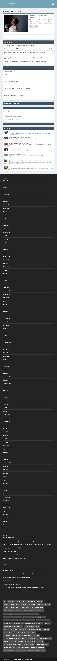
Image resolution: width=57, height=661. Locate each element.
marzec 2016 (6, 517)
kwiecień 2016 (6, 514)
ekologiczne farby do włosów (12, 607)
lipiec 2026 (5, 180)
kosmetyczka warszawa (42, 620)
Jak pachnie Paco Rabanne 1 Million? (38, 16)
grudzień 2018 (6, 414)
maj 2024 (5, 235)
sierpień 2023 (6, 259)
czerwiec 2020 (6, 356)
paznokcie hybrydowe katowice (30, 635)
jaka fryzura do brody (32, 614)
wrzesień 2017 (6, 466)
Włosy (5, 78)
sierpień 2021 (6, 325)
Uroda (45, 19)
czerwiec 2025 (6, 208)
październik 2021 (7, 318)
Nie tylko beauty (8, 71)
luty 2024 (5, 242)
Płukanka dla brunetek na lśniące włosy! (18, 143)
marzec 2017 (6, 487)
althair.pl (37, 19)
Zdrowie (6, 98)
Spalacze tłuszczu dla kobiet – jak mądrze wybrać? (15, 558)
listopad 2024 (6, 225)
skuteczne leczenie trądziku (35, 641)
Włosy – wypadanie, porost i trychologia (14, 95)
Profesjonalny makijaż (8, 537)
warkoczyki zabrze (21, 650)
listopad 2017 (6, 459)
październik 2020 (7, 342)
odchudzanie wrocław (19, 632)
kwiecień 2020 (6, 363)
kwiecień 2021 (6, 332)
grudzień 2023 (6, 246)
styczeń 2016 (6, 524)
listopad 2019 (6, 380)
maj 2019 (5, 397)
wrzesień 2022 (6, 294)
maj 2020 (5, 359)
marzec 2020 (6, 366)
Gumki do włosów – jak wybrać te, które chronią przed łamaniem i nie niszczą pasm (29, 132)
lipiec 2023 (5, 263)
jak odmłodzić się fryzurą (11, 620)
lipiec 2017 (5, 473)
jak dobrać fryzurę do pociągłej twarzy (34, 617)
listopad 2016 (6, 500)
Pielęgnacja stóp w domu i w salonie (17, 154)
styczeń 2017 (6, 493)
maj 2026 (5, 187)
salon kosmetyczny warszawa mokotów (15, 641)
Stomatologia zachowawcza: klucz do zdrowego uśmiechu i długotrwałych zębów (23, 587)
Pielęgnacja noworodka (8, 570)
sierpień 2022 (6, 297)
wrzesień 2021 (6, 321)
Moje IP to (19, 626)
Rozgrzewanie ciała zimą (9, 567)
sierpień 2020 (6, 349)
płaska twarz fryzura (32, 638)
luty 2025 (5, 218)
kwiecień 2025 (6, 211)
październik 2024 (7, 228)
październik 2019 (7, 383)
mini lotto (47, 623)
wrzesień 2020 (6, 345)
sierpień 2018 (6, 428)
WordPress (29, 659)
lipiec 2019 (5, 390)
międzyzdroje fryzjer (9, 626)
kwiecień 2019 (6, 401)
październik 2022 (7, 290)
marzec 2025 (6, 215)
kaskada (32, 620)
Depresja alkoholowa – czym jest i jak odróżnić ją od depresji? (19, 45)
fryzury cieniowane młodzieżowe (13, 610)
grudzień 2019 (6, 376)
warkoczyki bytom (9, 650)
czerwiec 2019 (6, 394)
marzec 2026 (6, 194)
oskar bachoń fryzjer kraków (12, 635)
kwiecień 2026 (6, 191)
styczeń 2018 (6, 452)
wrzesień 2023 (6, 256)
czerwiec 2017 (6, 476)
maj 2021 (5, 328)
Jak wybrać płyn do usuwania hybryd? (12, 548)
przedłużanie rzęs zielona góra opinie (14, 638)
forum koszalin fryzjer (37, 607)
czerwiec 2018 (6, 435)
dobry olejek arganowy (43, 604)
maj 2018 (5, 438)
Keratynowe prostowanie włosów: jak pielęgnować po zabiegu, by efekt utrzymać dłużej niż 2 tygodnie (27, 57)
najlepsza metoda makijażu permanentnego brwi (36, 629)
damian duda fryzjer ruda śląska (16, 601)
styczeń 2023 (6, 284)
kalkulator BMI (24, 620)
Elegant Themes (17, 659)
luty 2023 (5, 280)
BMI (4, 601)
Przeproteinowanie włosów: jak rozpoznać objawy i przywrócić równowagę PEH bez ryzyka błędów (31, 160)
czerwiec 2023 (6, 266)
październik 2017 (7, 462)
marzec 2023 (6, 277)
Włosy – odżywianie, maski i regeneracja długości (16, 85)
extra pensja (25, 607)
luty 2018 (5, 449)
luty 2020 (5, 370)
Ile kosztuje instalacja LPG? (15, 149)
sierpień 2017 (6, 469)
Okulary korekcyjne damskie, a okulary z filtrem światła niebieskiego (19, 574)
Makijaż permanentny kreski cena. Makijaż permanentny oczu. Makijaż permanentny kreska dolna (27, 544)
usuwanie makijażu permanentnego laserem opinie (30, 647)
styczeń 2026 (6, 201)
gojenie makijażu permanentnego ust (14, 614)
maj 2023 (5, 270)
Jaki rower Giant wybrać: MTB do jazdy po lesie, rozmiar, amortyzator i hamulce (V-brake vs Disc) (28, 48)
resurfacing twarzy (45, 638)
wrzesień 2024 (6, 232)
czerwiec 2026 (6, 184)
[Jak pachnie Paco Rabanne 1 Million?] (16, 23)
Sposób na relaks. (7, 580)
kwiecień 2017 (6, 483)
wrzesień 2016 (6, 507)
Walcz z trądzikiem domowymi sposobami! (19, 137)
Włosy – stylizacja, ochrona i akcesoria (13, 92)
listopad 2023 (6, 249)
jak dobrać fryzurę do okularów (12, 617)
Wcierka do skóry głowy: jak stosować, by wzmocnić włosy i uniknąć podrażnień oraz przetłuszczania (24, 53)
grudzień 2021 (6, 315)
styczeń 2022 (6, 311)
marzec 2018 (6, 445)
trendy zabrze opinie (9, 647)
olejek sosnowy (31, 632)
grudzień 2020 (6, 339)
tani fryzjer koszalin (28, 644)
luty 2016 (5, 521)
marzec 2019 (6, 404)
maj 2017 (5, 480)
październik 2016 (7, 504)
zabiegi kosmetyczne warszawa (36, 650)
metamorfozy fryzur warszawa (33, 623)
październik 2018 (7, 421)
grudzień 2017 (6, 456)
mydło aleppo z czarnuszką (31, 626)
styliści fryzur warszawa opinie (12, 644)
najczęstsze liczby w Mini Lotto (12, 629)
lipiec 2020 (5, 352)
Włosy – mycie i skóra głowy (11, 81)
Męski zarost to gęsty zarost (10, 551)
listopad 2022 (6, 287)
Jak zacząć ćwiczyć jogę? (15, 167)
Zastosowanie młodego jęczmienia (11, 584)
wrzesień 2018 (6, 425)
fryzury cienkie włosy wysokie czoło (34, 610)
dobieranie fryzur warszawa (35, 601)
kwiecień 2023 (6, 273)
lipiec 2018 (5, 431)
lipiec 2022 (5, 301)
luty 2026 (5, 198)
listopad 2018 (6, 418)
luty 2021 (5, 335)
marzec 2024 (6, 239)
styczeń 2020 (6, 373)
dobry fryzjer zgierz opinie (28, 604)
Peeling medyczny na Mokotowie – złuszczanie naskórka (16, 577)
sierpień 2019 (6, 387)
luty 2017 (5, 490)
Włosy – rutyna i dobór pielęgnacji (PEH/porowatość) (17, 88)
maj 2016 (5, 511)
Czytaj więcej (33, 26)
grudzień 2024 (6, 222)
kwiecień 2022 (6, 304)
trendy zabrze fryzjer (42, 644)
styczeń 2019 (6, 411)
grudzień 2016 (6, 497)
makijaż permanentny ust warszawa (13, 623)
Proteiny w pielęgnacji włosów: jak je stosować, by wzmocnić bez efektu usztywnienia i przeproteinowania (25, 62)
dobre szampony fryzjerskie (11, 604)
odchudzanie (7, 632)
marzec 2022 (6, 308)
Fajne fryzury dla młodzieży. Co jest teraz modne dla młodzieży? (18, 541)
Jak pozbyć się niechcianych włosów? (12, 554)
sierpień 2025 (6, 204)
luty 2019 (5, 407)
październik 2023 (7, 253)
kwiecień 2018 (6, 442)
